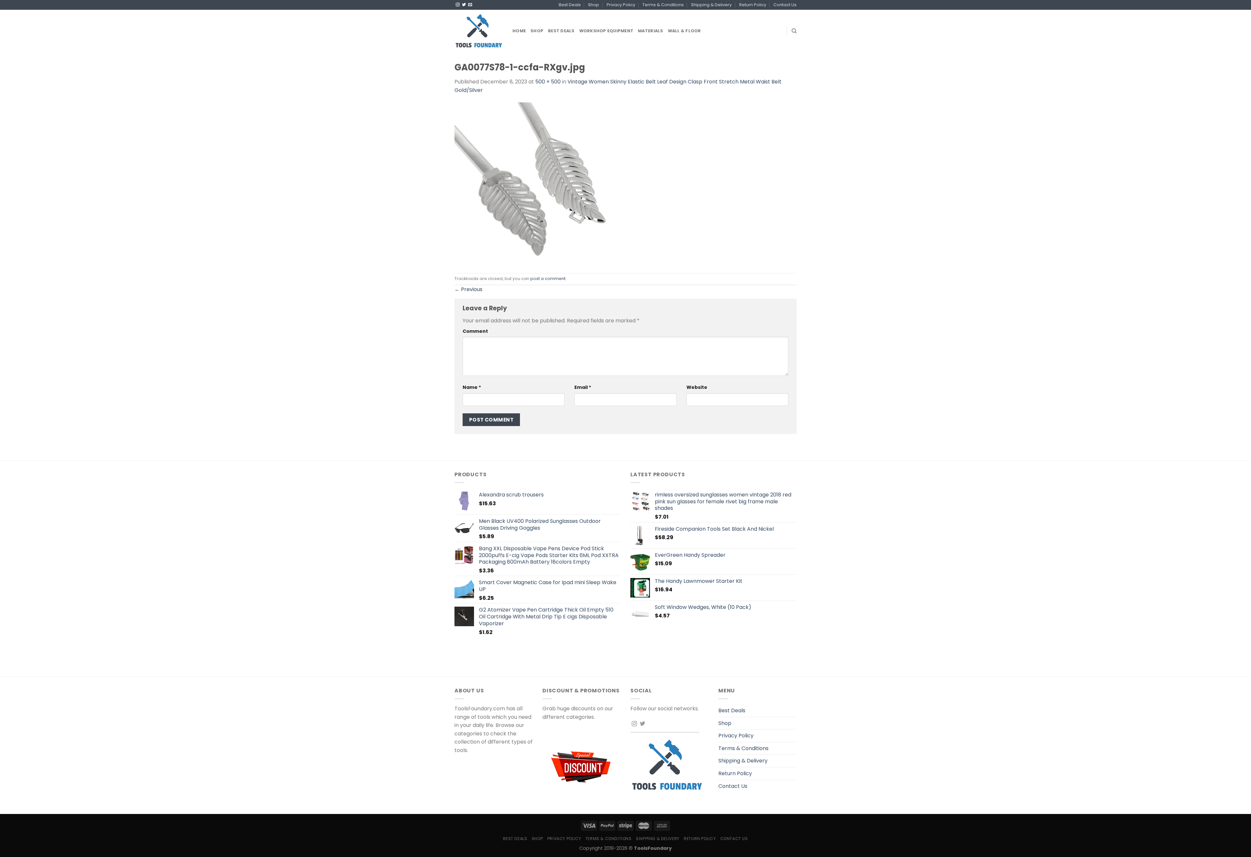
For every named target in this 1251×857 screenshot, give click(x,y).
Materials (650, 31)
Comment (475, 331)
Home (519, 31)
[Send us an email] (470, 5)
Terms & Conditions (663, 4)
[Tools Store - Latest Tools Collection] (478, 31)
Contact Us (785, 4)
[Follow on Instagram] (458, 5)
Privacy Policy (621, 4)
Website (696, 387)
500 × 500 (548, 81)
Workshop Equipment (606, 31)
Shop (593, 4)
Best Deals (570, 4)
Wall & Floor (684, 31)
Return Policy (752, 4)
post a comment (548, 278)
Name (472, 387)
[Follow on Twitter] (464, 5)
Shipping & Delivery (711, 4)
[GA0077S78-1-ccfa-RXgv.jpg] (535, 183)
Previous (468, 289)
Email (582, 387)
